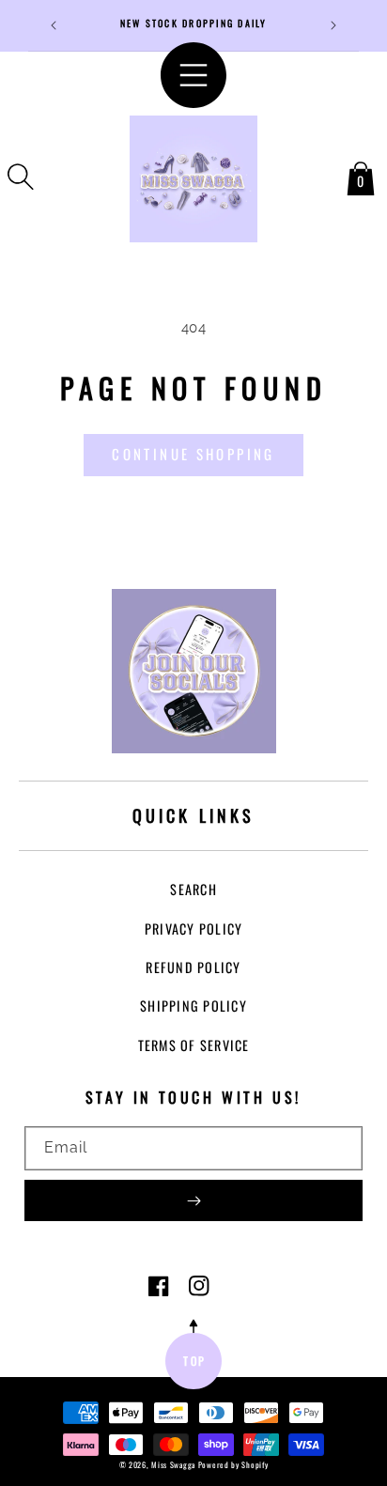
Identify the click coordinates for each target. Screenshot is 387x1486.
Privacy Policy (194, 928)
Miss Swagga (173, 1464)
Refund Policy (193, 967)
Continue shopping (193, 453)
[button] (20, 176)
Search (193, 889)
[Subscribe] (193, 1200)
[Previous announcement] (53, 25)
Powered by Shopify (233, 1464)
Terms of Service (194, 1045)
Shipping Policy (193, 1005)
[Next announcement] (333, 25)
